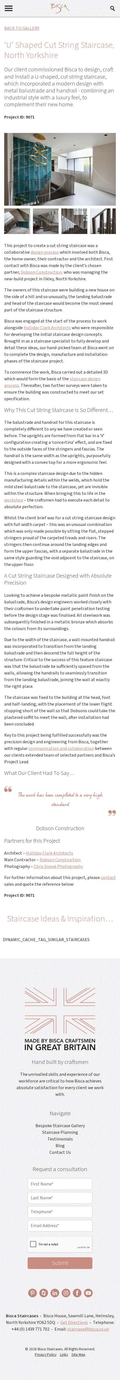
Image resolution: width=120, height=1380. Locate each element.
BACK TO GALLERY (21, 28)
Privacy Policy (45, 1354)
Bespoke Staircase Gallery (60, 1126)
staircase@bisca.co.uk (88, 1329)
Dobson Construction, (42, 272)
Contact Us (60, 1152)
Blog (60, 1146)
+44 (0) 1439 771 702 (30, 1329)
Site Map (78, 1354)
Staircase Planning (60, 1132)
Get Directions (74, 1322)
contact (108, 878)
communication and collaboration (61, 749)
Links (64, 1354)
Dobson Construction (60, 860)
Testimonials (60, 1139)
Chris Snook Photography (58, 866)
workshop (13, 500)
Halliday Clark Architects (47, 328)
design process (45, 252)
